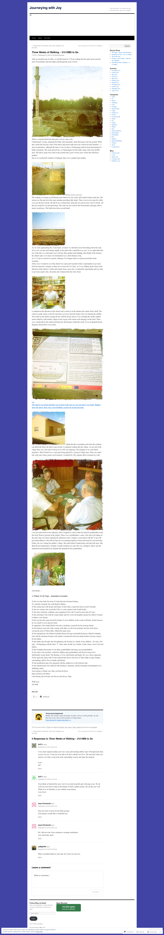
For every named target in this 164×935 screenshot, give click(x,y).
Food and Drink (116, 117)
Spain (70, 727)
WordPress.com (116, 161)
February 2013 (115, 80)
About (40, 38)
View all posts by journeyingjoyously (58, 720)
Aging (113, 96)
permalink (94, 727)
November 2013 (116, 70)
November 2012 (116, 84)
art (112, 98)
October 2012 (115, 86)
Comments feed (116, 159)
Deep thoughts (115, 108)
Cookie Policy (39, 931)
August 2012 (115, 90)
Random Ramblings (117, 141)
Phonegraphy (115, 133)
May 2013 (114, 74)
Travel (48, 727)
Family (113, 110)
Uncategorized (115, 147)
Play (113, 137)
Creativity (114, 106)
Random (114, 139)
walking (79, 727)
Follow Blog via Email (38, 903)
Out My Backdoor (116, 131)
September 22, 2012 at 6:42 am (47, 747)
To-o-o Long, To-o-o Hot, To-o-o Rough (90, 46)
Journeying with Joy (46, 7)
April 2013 (114, 76)
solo (66, 727)
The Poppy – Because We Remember (121, 52)
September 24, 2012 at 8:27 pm (47, 806)
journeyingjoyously (58, 55)
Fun (113, 121)
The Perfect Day (116, 56)
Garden (114, 123)
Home (34, 38)
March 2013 (115, 78)
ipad (113, 129)
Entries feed (115, 157)
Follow (33, 918)
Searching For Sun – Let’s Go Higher (122, 54)
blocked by (70, 908)
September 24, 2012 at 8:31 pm (47, 828)
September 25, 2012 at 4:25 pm (47, 849)
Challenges (114, 102)
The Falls (47, 38)
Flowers (114, 114)
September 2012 (116, 88)
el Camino (61, 727)
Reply (40, 768)
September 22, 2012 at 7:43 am (47, 779)
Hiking (113, 127)
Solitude (114, 143)
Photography (115, 135)
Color (113, 104)
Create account (115, 153)
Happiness (114, 125)
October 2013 (115, 72)
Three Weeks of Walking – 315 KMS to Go (55, 52)
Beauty (113, 100)
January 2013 (115, 82)
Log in (113, 155)
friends (113, 119)
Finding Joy (115, 112)
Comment (95, 892)
